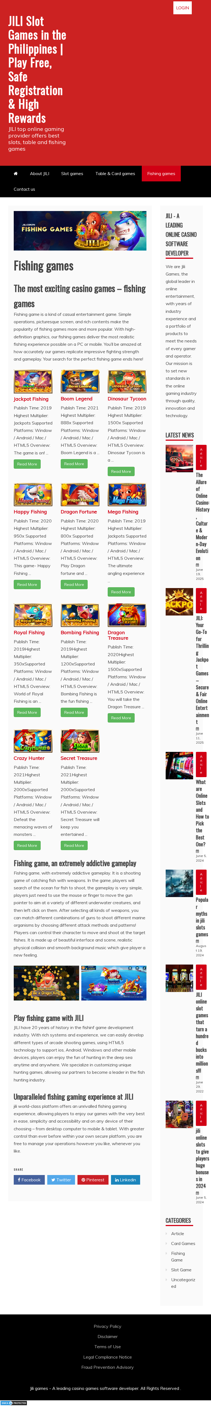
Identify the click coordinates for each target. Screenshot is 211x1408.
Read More (27, 464)
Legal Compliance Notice (107, 1357)
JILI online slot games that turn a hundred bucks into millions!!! (202, 1032)
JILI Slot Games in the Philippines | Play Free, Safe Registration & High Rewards (37, 69)
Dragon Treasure (118, 635)
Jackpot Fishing (31, 399)
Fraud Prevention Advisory (107, 1367)
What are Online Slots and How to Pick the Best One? (202, 813)
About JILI (39, 173)
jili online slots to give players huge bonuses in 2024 (202, 1158)
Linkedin (127, 1179)
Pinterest (94, 1179)
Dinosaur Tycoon (127, 398)
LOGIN (182, 7)
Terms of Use (107, 1346)
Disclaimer (108, 1336)
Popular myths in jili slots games (202, 917)
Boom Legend (77, 398)
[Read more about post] (179, 458)
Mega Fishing (123, 511)
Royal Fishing (29, 632)
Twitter (63, 1179)
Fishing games (161, 173)
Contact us (24, 189)
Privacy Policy (107, 1326)
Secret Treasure (79, 758)
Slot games (72, 173)
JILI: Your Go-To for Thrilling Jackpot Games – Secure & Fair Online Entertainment (202, 669)
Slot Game (181, 1269)
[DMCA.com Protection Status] (13, 1404)
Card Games (183, 1243)
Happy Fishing (30, 511)
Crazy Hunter (29, 758)
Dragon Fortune (79, 511)
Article (201, 457)
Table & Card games (115, 173)
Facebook (30, 1179)
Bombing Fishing (80, 632)
